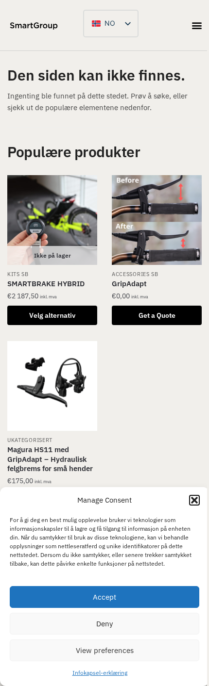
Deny (104, 623)
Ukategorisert (29, 440)
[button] (194, 500)
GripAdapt (129, 283)
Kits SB (18, 274)
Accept (104, 597)
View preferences (105, 650)
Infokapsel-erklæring (99, 672)
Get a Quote (157, 315)
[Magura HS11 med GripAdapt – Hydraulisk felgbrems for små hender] (52, 386)
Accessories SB (135, 274)
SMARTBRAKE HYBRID (46, 283)
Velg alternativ (52, 315)
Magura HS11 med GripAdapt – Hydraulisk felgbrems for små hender (50, 459)
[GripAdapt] (157, 220)
